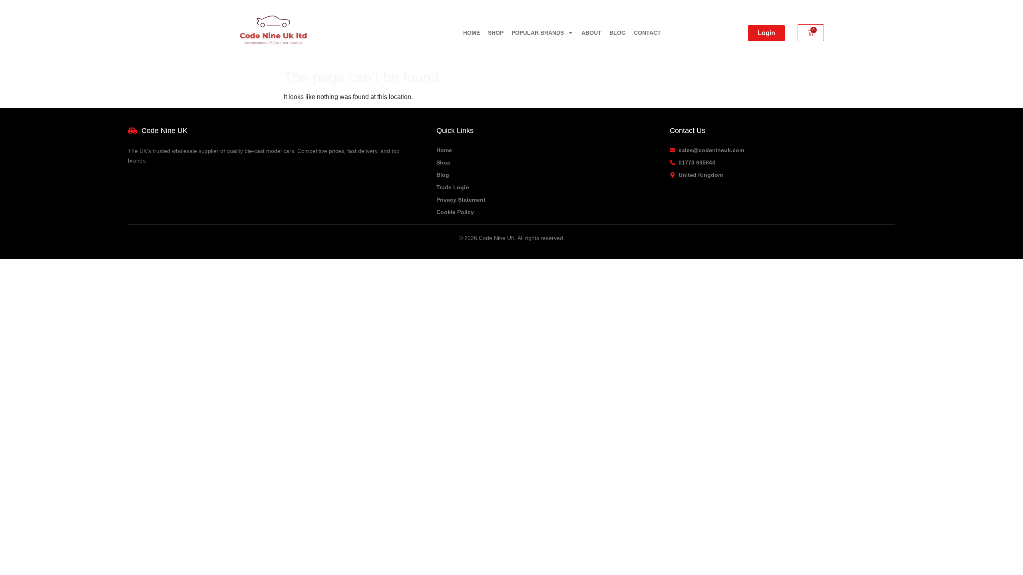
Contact (647, 33)
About (591, 33)
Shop (496, 33)
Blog (617, 33)
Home (471, 33)
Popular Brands (538, 33)
